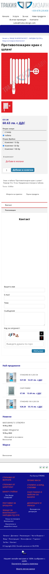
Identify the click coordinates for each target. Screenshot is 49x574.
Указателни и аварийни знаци (10, 525)
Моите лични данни (25, 569)
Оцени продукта (32, 194)
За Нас (5, 542)
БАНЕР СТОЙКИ (10, 491)
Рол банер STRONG (37, 476)
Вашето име (9, 286)
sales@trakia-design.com (24, 23)
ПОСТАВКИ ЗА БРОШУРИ (9, 504)
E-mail (7, 294)
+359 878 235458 (40, 10)
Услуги (16, 16)
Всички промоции (18, 19)
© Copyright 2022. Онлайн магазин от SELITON (21, 546)
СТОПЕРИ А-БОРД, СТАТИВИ (35, 486)
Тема (6, 303)
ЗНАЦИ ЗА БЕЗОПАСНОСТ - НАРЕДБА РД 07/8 (25, 38)
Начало (5, 16)
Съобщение (9, 311)
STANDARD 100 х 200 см (29, 401)
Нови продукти (39, 16)
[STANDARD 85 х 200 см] (11, 377)
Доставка (14, 535)
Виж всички (7, 439)
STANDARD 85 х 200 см (29, 375)
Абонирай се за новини (13, 437)
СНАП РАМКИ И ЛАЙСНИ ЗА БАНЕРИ (34, 494)
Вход (5, 539)
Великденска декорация (34, 510)
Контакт (8, 205)
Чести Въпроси (37, 535)
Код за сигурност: (12, 328)
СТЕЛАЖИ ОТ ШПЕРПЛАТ (9, 485)
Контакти (34, 19)
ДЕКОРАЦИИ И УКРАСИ (34, 504)
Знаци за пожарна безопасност (13, 41)
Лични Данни (26, 539)
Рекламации (10, 210)
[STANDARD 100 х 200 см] (11, 404)
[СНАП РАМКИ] (11, 391)
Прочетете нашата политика (24, 563)
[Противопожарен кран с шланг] (24, 99)
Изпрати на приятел (14, 194)
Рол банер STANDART (8, 496)
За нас (25, 16)
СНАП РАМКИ (25, 388)
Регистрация (14, 539)
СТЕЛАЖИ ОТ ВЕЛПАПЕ (9, 478)
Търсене (36, 539)
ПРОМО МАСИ (34, 480)
